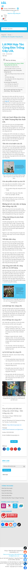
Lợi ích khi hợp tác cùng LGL (11, 86)
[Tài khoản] (14, 12)
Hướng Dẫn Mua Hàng (6, 490)
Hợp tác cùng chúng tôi (14, 13)
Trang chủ (3, 34)
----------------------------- (14, 87)
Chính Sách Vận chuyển (7, 488)
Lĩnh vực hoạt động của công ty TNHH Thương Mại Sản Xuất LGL (14, 64)
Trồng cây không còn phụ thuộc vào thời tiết (14, 74)
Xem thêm (14, 441)
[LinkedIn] (19, 449)
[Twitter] (7, 449)
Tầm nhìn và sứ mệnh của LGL (12, 66)
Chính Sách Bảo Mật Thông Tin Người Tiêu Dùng (13, 498)
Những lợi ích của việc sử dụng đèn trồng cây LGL (13, 71)
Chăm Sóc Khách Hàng (7, 493)
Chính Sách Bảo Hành (6, 495)
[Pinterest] (15, 449)
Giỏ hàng (5, 19)
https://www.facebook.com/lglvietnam (12, 429)
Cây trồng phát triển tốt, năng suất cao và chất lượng (14, 79)
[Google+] (11, 449)
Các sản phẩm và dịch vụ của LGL (13, 68)
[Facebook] (4, 449)
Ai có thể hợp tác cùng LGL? (12, 84)
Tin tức (9, 34)
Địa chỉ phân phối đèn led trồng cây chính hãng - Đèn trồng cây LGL (13, 90)
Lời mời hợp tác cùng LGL (10, 82)
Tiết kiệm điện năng (9, 77)
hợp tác (7, 101)
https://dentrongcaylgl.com (14, 425)
